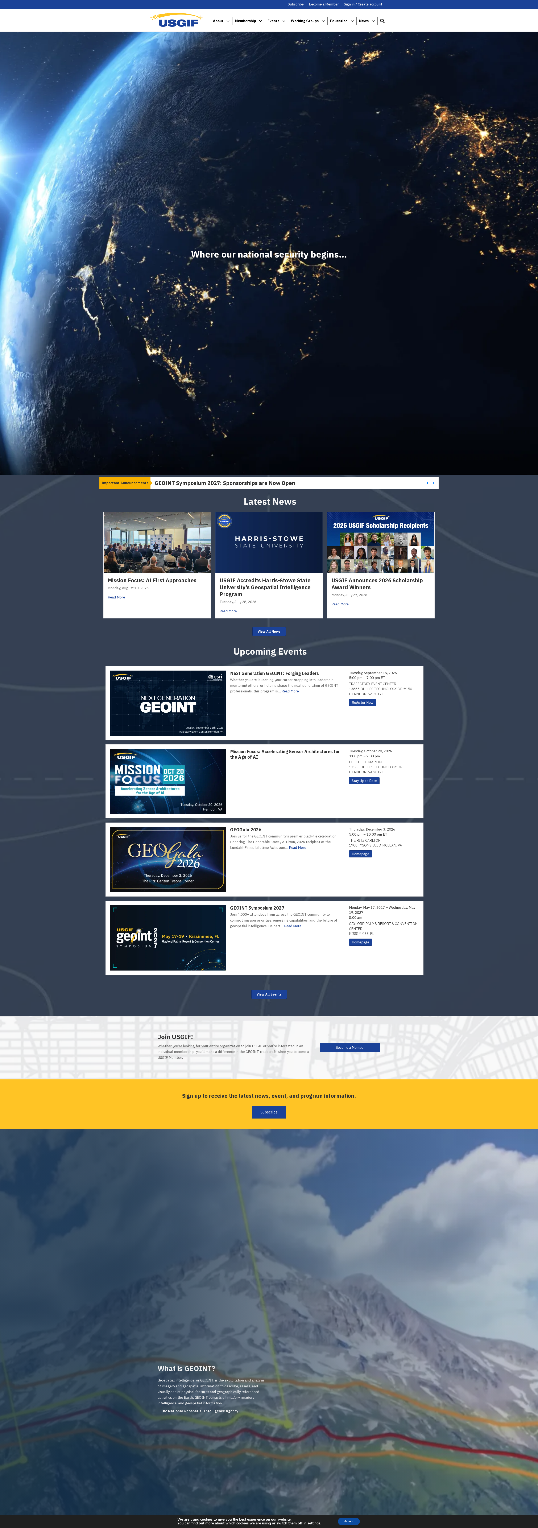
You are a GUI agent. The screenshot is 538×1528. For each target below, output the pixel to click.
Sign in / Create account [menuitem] (363, 4)
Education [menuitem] (339, 20)
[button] (382, 21)
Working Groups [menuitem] (305, 20)
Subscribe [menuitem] (296, 4)
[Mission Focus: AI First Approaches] (157, 542)
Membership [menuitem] (245, 20)
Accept (348, 1521)
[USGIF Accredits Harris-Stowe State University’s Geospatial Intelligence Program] (269, 542)
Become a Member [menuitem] (324, 4)
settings (313, 1523)
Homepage (360, 854)
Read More (116, 597)
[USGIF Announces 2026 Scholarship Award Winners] (380, 542)
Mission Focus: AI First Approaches (152, 580)
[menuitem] (228, 21)
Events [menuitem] (273, 20)
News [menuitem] (364, 20)
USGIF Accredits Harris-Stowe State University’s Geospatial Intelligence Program (265, 587)
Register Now (362, 702)
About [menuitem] (218, 20)
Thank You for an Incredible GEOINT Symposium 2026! (224, 482)
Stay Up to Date (364, 780)
